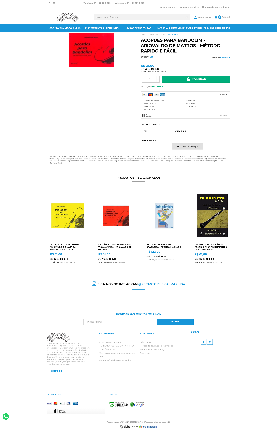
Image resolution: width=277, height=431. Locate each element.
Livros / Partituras (107, 349)
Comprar (198, 79)
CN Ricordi (225, 58)
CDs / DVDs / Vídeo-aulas (110, 342)
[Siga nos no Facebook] (49, 3)
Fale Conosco (169, 7)
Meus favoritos (191, 7)
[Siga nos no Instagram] (54, 3)
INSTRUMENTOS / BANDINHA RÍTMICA (116, 346)
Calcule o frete (150, 124)
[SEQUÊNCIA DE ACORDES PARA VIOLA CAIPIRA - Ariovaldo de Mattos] (116, 232)
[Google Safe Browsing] (137, 404)
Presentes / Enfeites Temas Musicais (115, 360)
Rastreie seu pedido (216, 7)
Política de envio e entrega (152, 349)
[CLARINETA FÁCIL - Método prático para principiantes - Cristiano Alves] (212, 232)
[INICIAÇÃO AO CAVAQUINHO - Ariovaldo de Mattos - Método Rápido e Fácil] (67, 232)
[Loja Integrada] (148, 427)
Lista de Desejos (189, 146)
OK (180, 131)
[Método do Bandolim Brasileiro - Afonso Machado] (164, 232)
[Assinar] (175, 322)
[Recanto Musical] (68, 17)
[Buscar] (187, 17)
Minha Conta (205, 17)
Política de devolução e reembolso (156, 346)
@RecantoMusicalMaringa (161, 284)
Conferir (56, 371)
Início (143, 34)
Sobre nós (145, 353)
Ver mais (67, 270)
